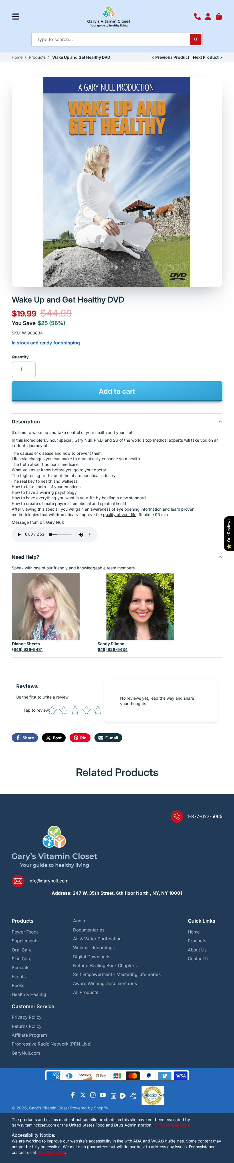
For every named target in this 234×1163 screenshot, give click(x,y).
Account (208, 16)
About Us (197, 950)
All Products (85, 992)
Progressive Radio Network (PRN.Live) (52, 1044)
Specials (20, 967)
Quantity (20, 356)
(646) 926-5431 (27, 649)
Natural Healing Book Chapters (105, 965)
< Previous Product (170, 57)
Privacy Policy (27, 1017)
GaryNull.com (26, 1053)
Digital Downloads (91, 956)
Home (17, 57)
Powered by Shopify (89, 1107)
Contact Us (199, 958)
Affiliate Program (29, 1035)
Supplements (25, 940)
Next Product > (207, 57)
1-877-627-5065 (204, 816)
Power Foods (25, 932)
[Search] (195, 39)
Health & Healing (29, 994)
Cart (218, 16)
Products (37, 57)
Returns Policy (27, 1026)
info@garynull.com (48, 881)
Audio (79, 921)
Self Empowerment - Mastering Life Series (117, 974)
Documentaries (88, 930)
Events (19, 976)
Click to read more (173, 1125)
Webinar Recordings (94, 947)
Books (18, 985)
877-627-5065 (51, 1152)
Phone (197, 16)
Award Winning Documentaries (105, 983)
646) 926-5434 (113, 649)
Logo (109, 16)
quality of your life (119, 514)
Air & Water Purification (97, 938)
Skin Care (22, 958)
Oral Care (22, 950)
